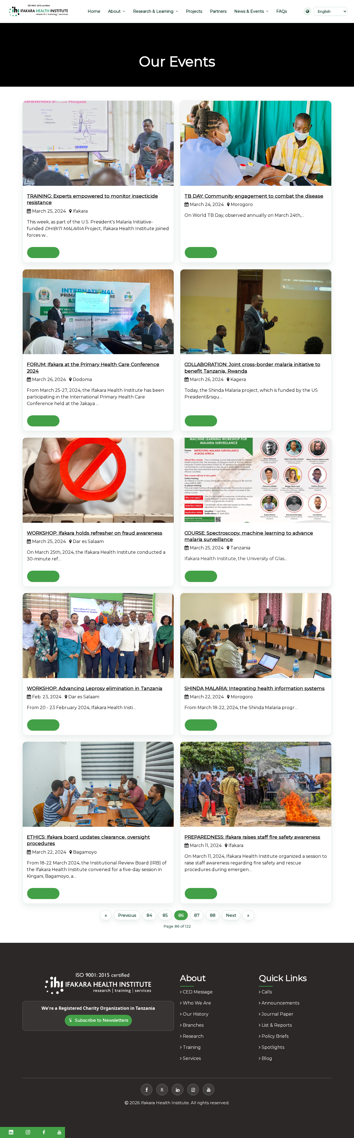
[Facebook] (146, 1089)
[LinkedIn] (177, 1089)
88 (212, 915)
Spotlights (272, 1047)
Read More (43, 252)
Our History (195, 1014)
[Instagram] (193, 1089)
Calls (266, 992)
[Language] (307, 11)
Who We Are (196, 1003)
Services (191, 1058)
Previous (127, 915)
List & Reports (276, 1025)
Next (231, 915)
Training (191, 1047)
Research (193, 1036)
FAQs (281, 11)
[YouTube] (208, 1089)
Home (94, 11)
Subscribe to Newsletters (101, 1020)
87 (196, 915)
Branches (193, 1025)
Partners (218, 11)
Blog (266, 1058)
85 (165, 915)
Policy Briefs (274, 1036)
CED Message (197, 992)
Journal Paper (277, 1014)
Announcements (280, 1003)
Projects (194, 11)
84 (149, 915)
